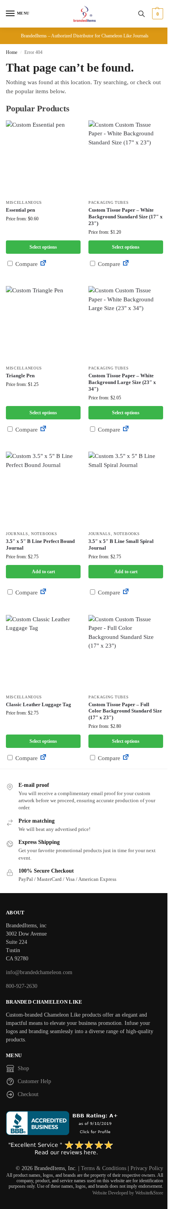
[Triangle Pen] (43, 323)
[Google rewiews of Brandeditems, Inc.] (84, 1148)
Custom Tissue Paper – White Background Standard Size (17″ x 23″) (125, 216)
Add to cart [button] (43, 571)
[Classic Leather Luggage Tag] (43, 652)
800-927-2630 (21, 986)
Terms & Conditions (103, 1168)
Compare (26, 264)
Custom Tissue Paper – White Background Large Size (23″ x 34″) (122, 382)
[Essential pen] (43, 157)
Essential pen (20, 210)
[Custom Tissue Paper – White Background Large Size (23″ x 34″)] (125, 323)
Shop (23, 1068)
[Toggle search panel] (141, 14)
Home (11, 52)
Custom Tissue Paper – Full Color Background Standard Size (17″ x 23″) (125, 711)
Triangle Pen (20, 375)
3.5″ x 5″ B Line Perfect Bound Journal (40, 544)
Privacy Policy (146, 1168)
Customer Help (34, 1081)
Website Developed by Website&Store (127, 1193)
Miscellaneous (24, 202)
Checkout (28, 1094)
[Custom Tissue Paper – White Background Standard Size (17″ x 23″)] (125, 157)
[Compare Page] (43, 264)
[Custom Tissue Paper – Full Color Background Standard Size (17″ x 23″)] (125, 652)
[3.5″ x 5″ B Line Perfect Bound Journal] (43, 489)
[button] (156, 13)
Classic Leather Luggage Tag (38, 704)
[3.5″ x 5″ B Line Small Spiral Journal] (125, 489)
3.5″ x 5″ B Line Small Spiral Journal (121, 544)
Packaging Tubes (108, 202)
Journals (17, 534)
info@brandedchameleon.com (39, 972)
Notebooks (44, 534)
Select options (43, 247)
